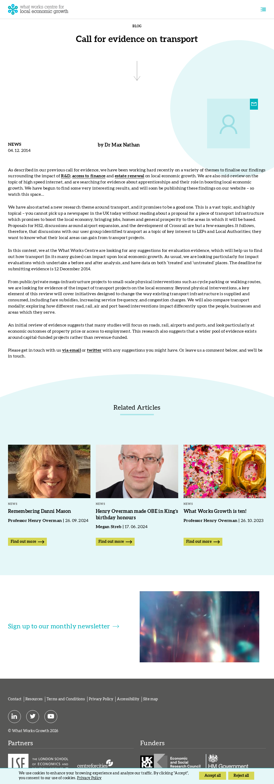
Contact (14, 699)
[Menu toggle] (263, 9)
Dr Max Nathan (122, 145)
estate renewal (129, 176)
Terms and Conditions (66, 699)
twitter (94, 350)
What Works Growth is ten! (215, 511)
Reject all (241, 776)
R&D (65, 176)
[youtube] (51, 716)
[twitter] (32, 716)
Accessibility (128, 699)
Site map (150, 699)
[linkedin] (14, 716)
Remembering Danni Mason (39, 511)
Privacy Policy (101, 699)
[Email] (254, 104)
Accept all (212, 776)
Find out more (23, 542)
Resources (34, 699)
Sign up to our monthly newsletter (59, 626)
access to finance (88, 176)
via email (71, 350)
